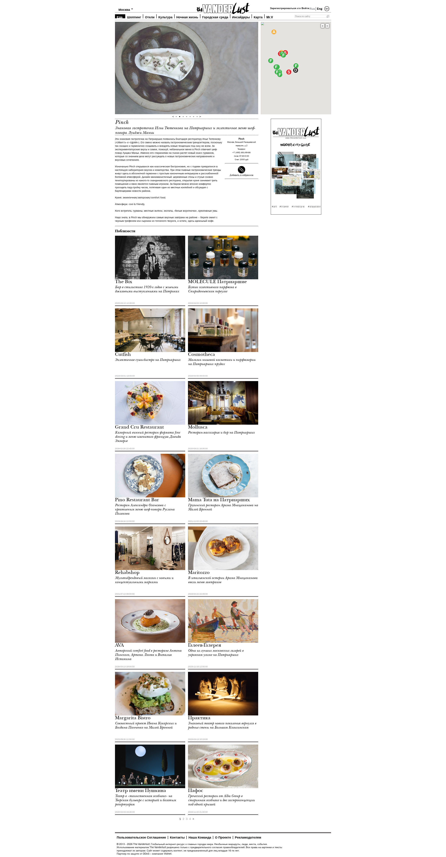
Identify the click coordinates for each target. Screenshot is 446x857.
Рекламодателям (248, 837)
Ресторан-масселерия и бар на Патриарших (221, 432)
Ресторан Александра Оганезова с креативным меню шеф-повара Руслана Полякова (145, 509)
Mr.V (269, 16)
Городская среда (215, 16)
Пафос (195, 791)
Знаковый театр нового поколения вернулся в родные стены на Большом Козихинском (222, 725)
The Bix (123, 282)
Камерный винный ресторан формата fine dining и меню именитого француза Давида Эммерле (148, 436)
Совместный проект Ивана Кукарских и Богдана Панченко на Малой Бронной (145, 725)
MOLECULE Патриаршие (217, 282)
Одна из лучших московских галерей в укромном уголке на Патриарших (216, 653)
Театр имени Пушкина (140, 791)
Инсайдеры (241, 16)
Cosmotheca (201, 354)
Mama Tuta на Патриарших (219, 500)
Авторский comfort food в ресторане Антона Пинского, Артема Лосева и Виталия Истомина (148, 655)
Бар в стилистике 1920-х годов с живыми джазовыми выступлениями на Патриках (147, 289)
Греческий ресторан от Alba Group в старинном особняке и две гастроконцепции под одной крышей (221, 800)
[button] (295, 65)
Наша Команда (200, 837)
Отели (150, 16)
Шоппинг (134, 16)
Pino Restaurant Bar (137, 500)
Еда (119, 16)
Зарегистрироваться (283, 8)
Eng (319, 8)
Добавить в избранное (241, 175)
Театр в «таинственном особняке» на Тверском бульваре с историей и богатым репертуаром (145, 800)
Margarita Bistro (133, 718)
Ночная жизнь (187, 16)
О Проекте (223, 837)
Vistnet (167, 853)
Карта (258, 16)
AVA (119, 645)
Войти (305, 8)
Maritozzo (199, 573)
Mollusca (197, 427)
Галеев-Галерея (204, 645)
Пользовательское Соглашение (141, 837)
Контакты (177, 837)
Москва (124, 10)
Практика (199, 718)
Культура (165, 16)
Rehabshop (127, 573)
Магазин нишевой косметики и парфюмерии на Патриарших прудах (221, 362)
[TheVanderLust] (223, 7)
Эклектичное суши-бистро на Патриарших (147, 360)
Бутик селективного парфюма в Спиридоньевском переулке (212, 289)
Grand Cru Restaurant (139, 427)
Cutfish (123, 354)
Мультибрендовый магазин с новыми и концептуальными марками (144, 580)
